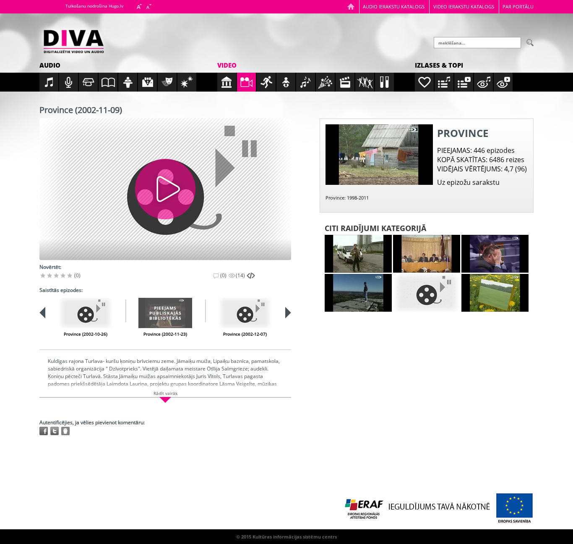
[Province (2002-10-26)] (85, 313)
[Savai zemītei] (495, 293)
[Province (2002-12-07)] (245, 313)
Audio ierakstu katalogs (394, 6)
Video (227, 65)
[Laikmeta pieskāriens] (358, 293)
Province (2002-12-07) (245, 334)
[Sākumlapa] (350, 6)
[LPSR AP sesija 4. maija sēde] (426, 254)
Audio (49, 65)
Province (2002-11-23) (165, 334)
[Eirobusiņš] (358, 254)
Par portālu (518, 6)
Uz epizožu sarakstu (468, 182)
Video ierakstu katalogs (463, 6)
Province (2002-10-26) (85, 334)
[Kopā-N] (426, 293)
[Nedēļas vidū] (495, 254)
